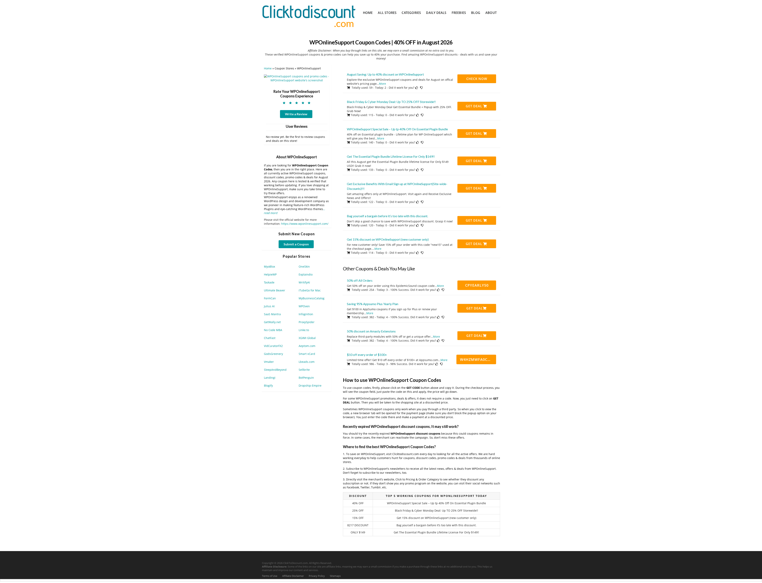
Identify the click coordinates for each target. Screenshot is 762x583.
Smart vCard (307, 354)
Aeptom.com (307, 346)
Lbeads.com (307, 362)
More (382, 83)
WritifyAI (304, 282)
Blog (475, 13)
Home (368, 13)
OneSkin (304, 266)
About (491, 13)
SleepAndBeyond (275, 370)
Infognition (306, 314)
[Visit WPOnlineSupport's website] (296, 78)
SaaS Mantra (272, 314)
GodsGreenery (273, 354)
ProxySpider (307, 322)
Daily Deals (436, 13)
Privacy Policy (317, 576)
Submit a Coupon (296, 244)
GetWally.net (272, 322)
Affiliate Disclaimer (293, 576)
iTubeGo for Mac (310, 290)
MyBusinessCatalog (311, 298)
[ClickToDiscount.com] (309, 16)
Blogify (268, 385)
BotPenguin (306, 377)
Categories (411, 13)
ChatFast (269, 338)
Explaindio (306, 274)
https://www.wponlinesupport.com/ (304, 224)
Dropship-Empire (310, 385)
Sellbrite (304, 370)
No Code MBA (273, 330)
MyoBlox (269, 266)
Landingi (269, 377)
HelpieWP (270, 274)
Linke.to (304, 330)
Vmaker (269, 362)
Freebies (459, 13)
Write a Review (296, 114)
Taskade (269, 282)
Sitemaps (335, 576)
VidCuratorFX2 (273, 346)
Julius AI (269, 306)
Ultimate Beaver (274, 290)
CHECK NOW (476, 79)
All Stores (387, 13)
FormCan (270, 298)
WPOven (304, 306)
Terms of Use (269, 576)
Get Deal (474, 106)
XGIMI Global (307, 338)
